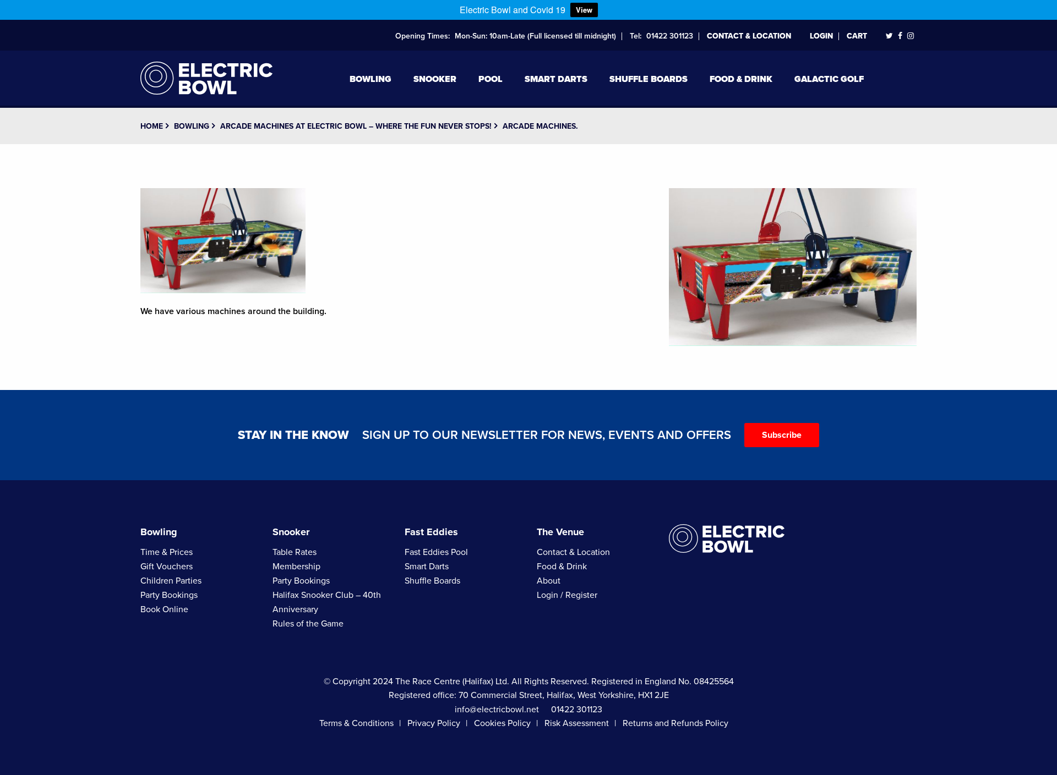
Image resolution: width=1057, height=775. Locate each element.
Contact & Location (749, 36)
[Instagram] (910, 36)
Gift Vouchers (166, 566)
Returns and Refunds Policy (675, 723)
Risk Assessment (576, 723)
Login (821, 36)
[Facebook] (900, 36)
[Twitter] (889, 36)
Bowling (370, 79)
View (584, 9)
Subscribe (782, 435)
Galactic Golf (829, 79)
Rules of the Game (308, 623)
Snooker (434, 79)
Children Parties (170, 580)
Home (151, 126)
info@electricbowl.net (497, 709)
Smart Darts (556, 79)
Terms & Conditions (356, 723)
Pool (490, 79)
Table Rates (295, 552)
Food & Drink (741, 79)
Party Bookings (169, 595)
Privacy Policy (433, 723)
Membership (296, 566)
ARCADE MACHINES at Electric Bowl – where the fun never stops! (356, 126)
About (548, 580)
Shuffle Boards (648, 79)
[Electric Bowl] (206, 76)
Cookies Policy (502, 723)
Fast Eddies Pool (436, 552)
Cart (857, 36)
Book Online (164, 609)
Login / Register (567, 595)
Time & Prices (166, 552)
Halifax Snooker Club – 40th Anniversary (327, 602)
